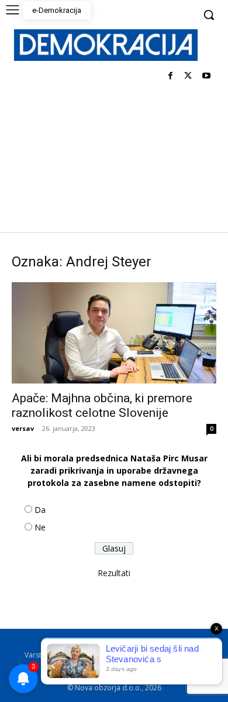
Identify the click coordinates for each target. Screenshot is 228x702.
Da (40, 509)
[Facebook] (170, 76)
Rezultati (114, 572)
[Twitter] (188, 76)
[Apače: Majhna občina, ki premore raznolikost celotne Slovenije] (114, 332)
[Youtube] (206, 76)
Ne (40, 527)
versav (23, 428)
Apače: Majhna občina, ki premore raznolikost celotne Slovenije (102, 405)
